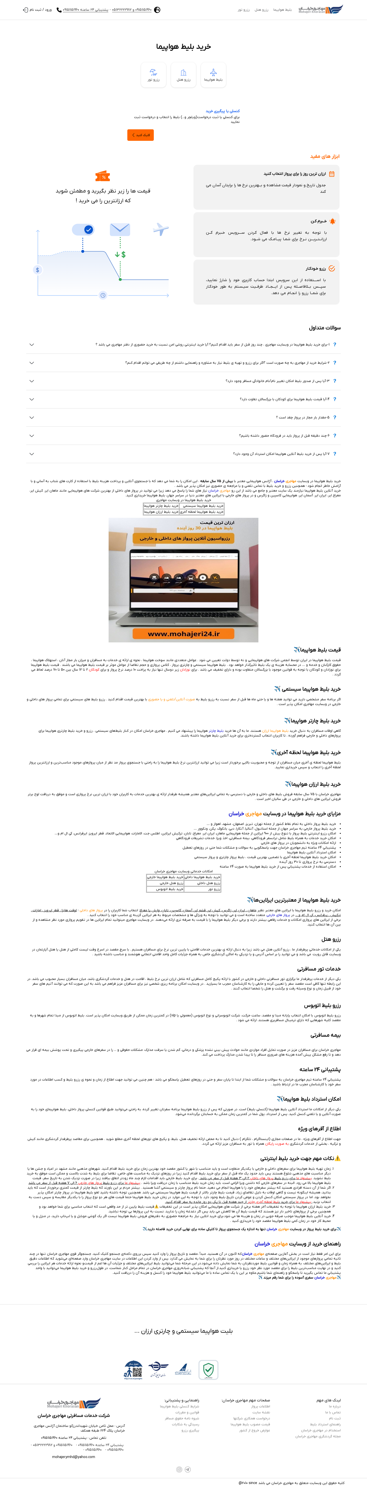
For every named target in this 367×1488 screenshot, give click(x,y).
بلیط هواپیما (282, 9)
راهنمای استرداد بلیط (325, 1424)
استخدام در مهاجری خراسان (321, 1430)
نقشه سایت (261, 1412)
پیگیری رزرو (190, 1430)
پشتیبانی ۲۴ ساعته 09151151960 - (99, 1445)
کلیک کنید (143, 135)
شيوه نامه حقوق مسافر (182, 1418)
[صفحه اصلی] (321, 10)
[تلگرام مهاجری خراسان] (188, 1470)
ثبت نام (335, 1418)
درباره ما (335, 1406)
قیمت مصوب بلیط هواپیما (250, 1424)
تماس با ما (333, 1412)
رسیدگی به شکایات (185, 1424)
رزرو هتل (261, 9)
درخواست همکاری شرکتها (251, 1418)
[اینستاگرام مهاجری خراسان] (179, 1470)
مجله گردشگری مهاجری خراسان (318, 1436)
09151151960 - (114, 1450)
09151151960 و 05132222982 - (51, 1445)
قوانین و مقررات (187, 1412)
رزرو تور (244, 9)
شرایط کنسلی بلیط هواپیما (179, 1406)
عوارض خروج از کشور (254, 1430)
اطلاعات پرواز (260, 1406)
